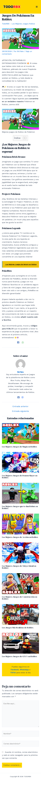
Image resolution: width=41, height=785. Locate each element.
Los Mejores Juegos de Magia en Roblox (19, 446)
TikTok (13, 672)
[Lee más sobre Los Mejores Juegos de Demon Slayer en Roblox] (20, 462)
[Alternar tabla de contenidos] (23, 138)
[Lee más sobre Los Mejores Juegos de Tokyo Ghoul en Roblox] (20, 553)
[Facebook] (18, 342)
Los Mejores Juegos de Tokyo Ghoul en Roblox (19, 567)
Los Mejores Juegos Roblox (23, 24)
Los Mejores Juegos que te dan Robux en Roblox (20, 507)
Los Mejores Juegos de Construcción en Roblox (19, 597)
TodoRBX (5, 24)
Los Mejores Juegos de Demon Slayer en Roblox (19, 476)
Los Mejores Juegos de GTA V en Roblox (19, 656)
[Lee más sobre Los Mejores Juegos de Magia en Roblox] (20, 433)
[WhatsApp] (23, 342)
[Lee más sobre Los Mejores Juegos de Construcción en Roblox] (20, 583)
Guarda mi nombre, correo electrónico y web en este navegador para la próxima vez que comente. (20, 755)
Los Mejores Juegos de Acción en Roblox (20, 537)
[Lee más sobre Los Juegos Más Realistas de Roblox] (20, 614)
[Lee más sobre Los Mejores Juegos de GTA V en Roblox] (20, 643)
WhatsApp (24, 670)
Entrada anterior (20, 406)
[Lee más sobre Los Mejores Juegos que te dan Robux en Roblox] (20, 493)
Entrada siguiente (20, 411)
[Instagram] (22, 397)
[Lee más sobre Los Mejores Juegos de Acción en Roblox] (20, 524)
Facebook (15, 670)
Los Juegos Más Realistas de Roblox (17, 627)
